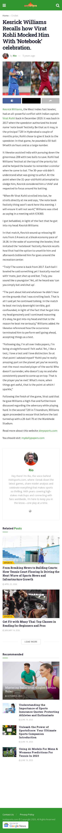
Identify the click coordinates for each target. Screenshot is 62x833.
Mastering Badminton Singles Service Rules (30, 689)
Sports (8, 562)
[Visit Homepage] (31, 5)
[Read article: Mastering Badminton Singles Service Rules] (31, 682)
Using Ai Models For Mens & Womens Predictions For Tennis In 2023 (38, 752)
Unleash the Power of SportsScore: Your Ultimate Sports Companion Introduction (37, 732)
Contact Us (8, 814)
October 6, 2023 (14, 696)
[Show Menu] (4, 5)
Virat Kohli (9, 118)
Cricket (14, 15)
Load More (31, 641)
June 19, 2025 (26, 719)
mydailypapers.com (33, 438)
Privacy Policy (27, 814)
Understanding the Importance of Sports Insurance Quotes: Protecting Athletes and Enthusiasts (39, 710)
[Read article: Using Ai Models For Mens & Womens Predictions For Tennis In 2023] (9, 752)
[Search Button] (57, 5)
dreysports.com (48, 430)
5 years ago (29, 55)
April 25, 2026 (10, 584)
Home (6, 15)
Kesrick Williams (12, 109)
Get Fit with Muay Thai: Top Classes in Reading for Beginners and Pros (29, 623)
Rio (15, 55)
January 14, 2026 (12, 630)
